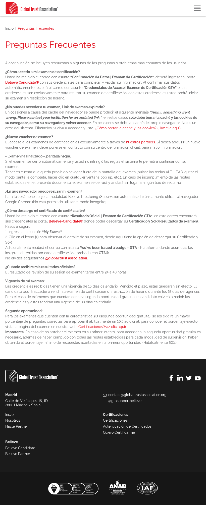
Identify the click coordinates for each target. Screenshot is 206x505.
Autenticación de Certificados (127, 426)
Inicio (9, 28)
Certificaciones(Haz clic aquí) (102, 327)
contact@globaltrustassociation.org (137, 395)
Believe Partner (17, 454)
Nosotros (12, 420)
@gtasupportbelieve (124, 401)
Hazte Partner (16, 426)
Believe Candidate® (22, 82)
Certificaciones (115, 420)
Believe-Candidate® (66, 221)
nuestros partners (140, 142)
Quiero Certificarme (119, 432)
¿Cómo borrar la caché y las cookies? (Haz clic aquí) (138, 128)
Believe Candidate (20, 448)
